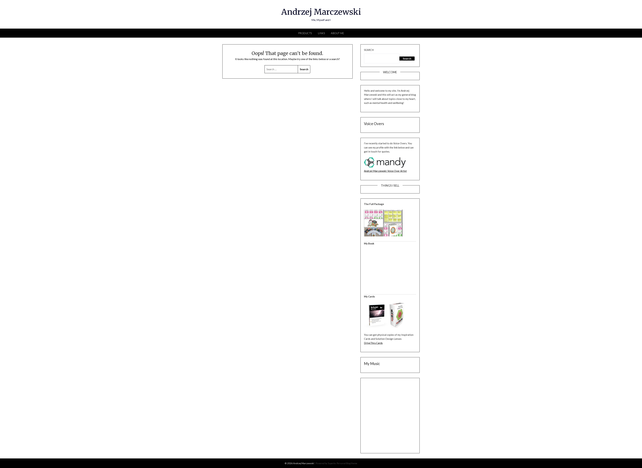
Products (305, 33)
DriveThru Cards (373, 342)
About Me (337, 33)
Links (321, 33)
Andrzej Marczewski (321, 12)
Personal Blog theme (347, 463)
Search (369, 49)
